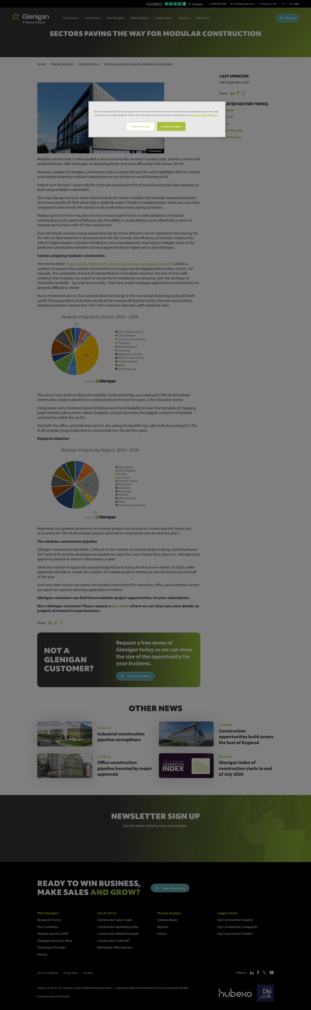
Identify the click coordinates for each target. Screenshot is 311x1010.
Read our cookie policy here (204, 115)
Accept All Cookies (171, 126)
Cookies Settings (140, 126)
